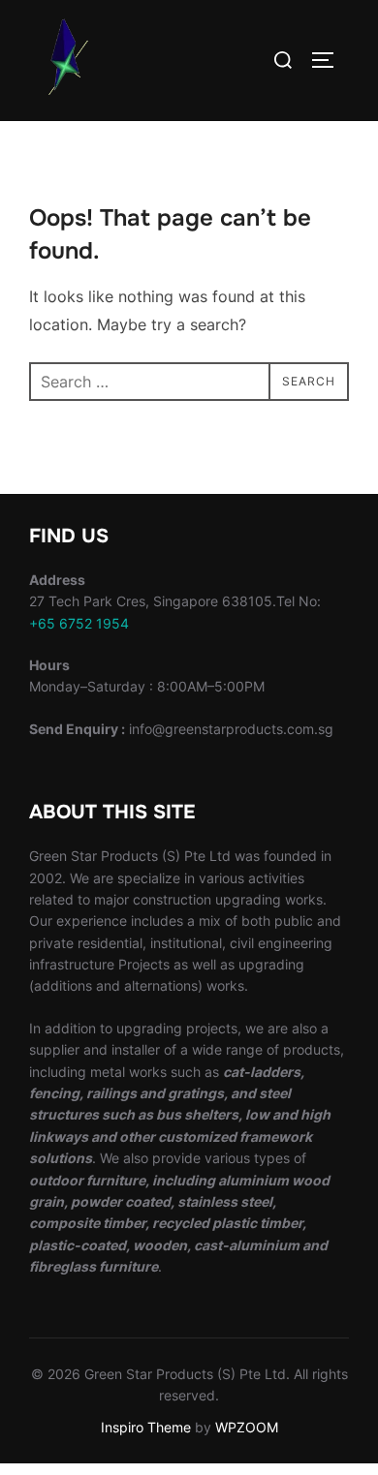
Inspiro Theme (146, 1427)
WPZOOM (246, 1427)
